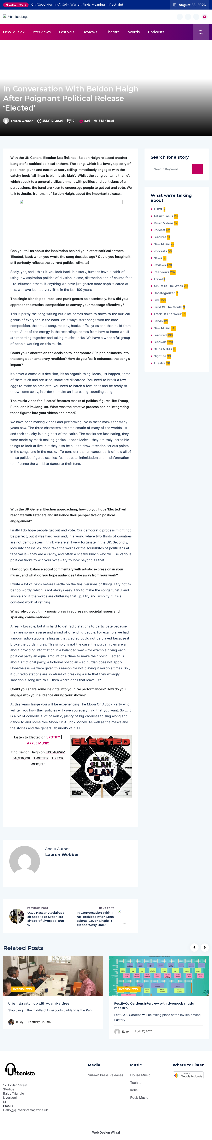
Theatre (113, 31)
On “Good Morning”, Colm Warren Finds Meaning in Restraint (77, 4)
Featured (160, 335)
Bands (158, 321)
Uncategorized (164, 293)
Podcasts (156, 31)
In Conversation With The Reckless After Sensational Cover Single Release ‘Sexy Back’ (95, 919)
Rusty (19, 1022)
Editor (126, 1031)
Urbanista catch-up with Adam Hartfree (38, 1003)
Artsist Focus (163, 216)
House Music (140, 1075)
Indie (134, 1090)
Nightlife (160, 356)
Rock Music (139, 1097)
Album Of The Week (168, 286)
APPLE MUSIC (38, 743)
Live (157, 300)
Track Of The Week (168, 314)
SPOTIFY (53, 737)
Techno (136, 1082)
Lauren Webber (22, 121)
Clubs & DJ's (163, 349)
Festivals (66, 31)
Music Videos (163, 223)
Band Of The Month (168, 307)
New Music (12, 31)
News (158, 258)
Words (134, 31)
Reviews (90, 31)
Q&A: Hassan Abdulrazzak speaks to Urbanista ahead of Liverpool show (45, 919)
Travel (158, 279)
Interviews (42, 31)
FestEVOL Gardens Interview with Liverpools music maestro (154, 1005)
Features (160, 237)
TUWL (158, 209)
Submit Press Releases (105, 1075)
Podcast (159, 230)
